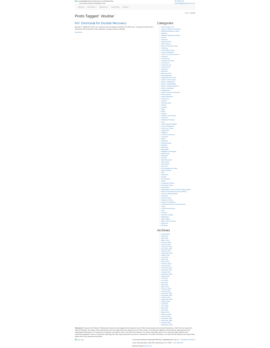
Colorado (164, 56)
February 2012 (166, 263)
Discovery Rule (166, 73)
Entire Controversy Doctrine (170, 92)
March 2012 (165, 261)
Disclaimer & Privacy (188, 339)
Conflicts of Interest (167, 61)
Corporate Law (166, 65)
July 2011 (164, 278)
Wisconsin (164, 223)
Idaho (163, 109)
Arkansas (164, 39)
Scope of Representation (169, 193)
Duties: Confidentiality (168, 84)
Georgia (164, 107)
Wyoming (164, 225)
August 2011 (165, 276)
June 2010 (164, 306)
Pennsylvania (165, 179)
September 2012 (167, 253)
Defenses (164, 71)
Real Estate (165, 187)
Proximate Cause (167, 185)
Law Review (115, 7)
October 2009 (166, 323)
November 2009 (166, 320)
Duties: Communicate (168, 80)
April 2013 (164, 238)
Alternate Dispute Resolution (170, 35)
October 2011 (165, 272)
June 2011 (164, 280)
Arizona (163, 37)
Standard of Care (167, 200)
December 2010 (166, 293)
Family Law (165, 99)
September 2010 (167, 299)
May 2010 (164, 308)
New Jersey (165, 162)
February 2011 (166, 289)
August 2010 (165, 301)
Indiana (163, 113)
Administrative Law (167, 27)
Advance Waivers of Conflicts (171, 29)
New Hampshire (166, 160)
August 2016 (165, 234)
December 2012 (166, 247)
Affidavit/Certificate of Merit (170, 31)
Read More (78, 32)
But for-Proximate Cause (169, 46)
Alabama (164, 33)
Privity (163, 181)
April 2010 (164, 310)
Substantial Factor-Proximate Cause (173, 204)
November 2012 (166, 249)
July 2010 (164, 304)
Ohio (163, 172)
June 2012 (164, 257)
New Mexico (165, 164)
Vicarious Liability (167, 215)
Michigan (164, 145)
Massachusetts (166, 143)
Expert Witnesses (167, 96)
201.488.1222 (179, 1)
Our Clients (91, 7)
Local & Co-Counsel (168, 134)
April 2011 (164, 285)
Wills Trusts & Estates (168, 221)
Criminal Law (165, 67)
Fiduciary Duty (166, 103)
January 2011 (165, 291)
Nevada (164, 158)
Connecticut (165, 63)
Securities (164, 196)
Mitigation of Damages (168, 151)
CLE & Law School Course (170, 54)
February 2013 (166, 242)
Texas (163, 206)
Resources (103, 7)
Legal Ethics (165, 130)
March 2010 (165, 312)
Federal (164, 101)
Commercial (165, 58)
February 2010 (166, 314)
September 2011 (166, 274)
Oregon (163, 177)
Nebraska (164, 155)
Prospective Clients (167, 183)
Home (187, 13)
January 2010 (166, 316)
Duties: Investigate (167, 88)
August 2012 (165, 255)
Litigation (164, 132)
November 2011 (166, 270)
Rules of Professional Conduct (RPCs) (174, 191)
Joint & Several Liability (169, 124)
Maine (163, 139)
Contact (125, 7)
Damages (164, 69)
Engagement (165, 90)
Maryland (164, 141)
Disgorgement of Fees (168, 77)
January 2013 (166, 244)
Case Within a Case (168, 50)
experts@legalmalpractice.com (185, 3)
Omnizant (148, 346)
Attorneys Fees (166, 42)
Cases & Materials (167, 52)
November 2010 (166, 295)
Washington (165, 217)
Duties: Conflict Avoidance (170, 86)
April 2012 (164, 259)
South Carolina (166, 198)
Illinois (163, 111)
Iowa (163, 122)
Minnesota (164, 147)
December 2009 (166, 318)
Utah (163, 210)
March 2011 (165, 287)
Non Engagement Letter (169, 168)
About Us (81, 7)
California (164, 48)
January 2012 (166, 266)
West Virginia (165, 219)
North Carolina (166, 170)
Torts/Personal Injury (168, 208)
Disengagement (166, 75)
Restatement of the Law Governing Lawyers (176, 189)
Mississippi (165, 149)
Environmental (166, 94)
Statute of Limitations (168, 202)
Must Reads (165, 153)
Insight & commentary (168, 115)
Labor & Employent (167, 126)
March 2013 (165, 240)
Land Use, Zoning (167, 128)
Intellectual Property (168, 120)
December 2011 (166, 268)
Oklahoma (164, 174)
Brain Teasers (166, 44)
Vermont (164, 212)
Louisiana (164, 136)
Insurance (164, 117)
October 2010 (166, 297)
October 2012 (166, 251)
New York (164, 166)
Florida (163, 105)
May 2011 (164, 282)
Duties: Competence (168, 82)
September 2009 (167, 325)
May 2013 (164, 236)
